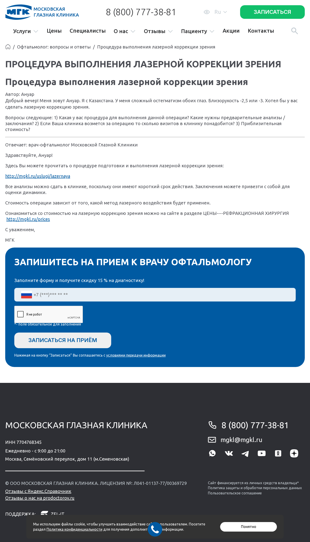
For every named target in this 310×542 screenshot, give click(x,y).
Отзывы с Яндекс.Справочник (38, 491)
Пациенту (194, 31)
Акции (231, 31)
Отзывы (154, 31)
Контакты (261, 31)
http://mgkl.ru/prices (28, 219)
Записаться (272, 12)
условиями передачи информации (136, 355)
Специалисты (88, 31)
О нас (121, 31)
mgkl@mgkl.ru (241, 439)
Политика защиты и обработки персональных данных (255, 488)
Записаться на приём (62, 340)
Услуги (22, 31)
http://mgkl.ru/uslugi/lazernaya (37, 176)
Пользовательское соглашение (235, 493)
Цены (54, 31)
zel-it (57, 514)
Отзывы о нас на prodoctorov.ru (39, 498)
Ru (217, 12)
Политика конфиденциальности (74, 529)
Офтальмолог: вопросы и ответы (54, 46)
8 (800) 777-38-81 (141, 12)
